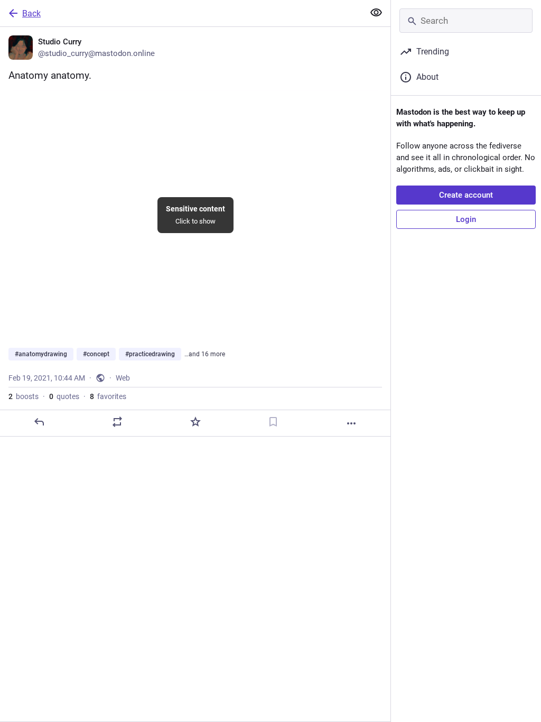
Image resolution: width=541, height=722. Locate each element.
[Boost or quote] (117, 421)
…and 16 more (204, 354)
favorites (108, 396)
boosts (23, 396)
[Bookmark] (273, 421)
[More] (351, 423)
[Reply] (39, 421)
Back (31, 13)
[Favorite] (195, 421)
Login (466, 219)
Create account (466, 195)
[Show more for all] (376, 12)
